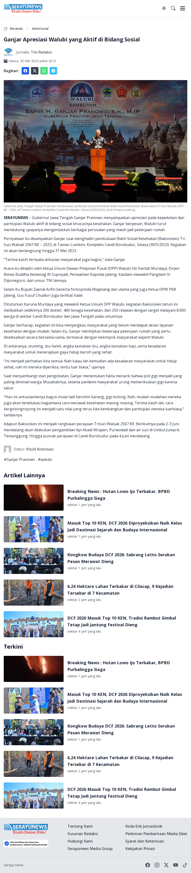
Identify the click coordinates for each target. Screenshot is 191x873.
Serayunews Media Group (90, 848)
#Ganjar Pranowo (19, 459)
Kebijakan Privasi (140, 848)
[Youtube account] (175, 865)
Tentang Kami (80, 826)
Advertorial (40, 28)
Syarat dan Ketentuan (144, 841)
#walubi (45, 459)
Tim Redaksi (41, 52)
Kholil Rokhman (40, 449)
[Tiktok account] (185, 865)
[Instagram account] (157, 865)
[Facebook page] (147, 865)
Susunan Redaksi (83, 833)
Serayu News (14, 865)
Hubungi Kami (80, 841)
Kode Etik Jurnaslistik (143, 826)
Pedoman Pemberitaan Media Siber (156, 833)
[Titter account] (166, 865)
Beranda (16, 28)
